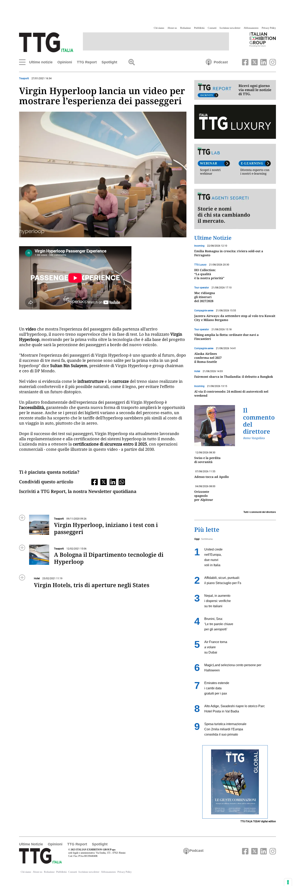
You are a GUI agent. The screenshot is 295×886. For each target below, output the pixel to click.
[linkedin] (263, 62)
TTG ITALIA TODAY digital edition (258, 821)
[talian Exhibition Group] (262, 39)
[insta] (272, 62)
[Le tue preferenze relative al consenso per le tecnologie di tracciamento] (288, 882)
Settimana (207, 539)
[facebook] (244, 62)
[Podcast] (208, 62)
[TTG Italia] (46, 42)
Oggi (196, 539)
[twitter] (253, 62)
